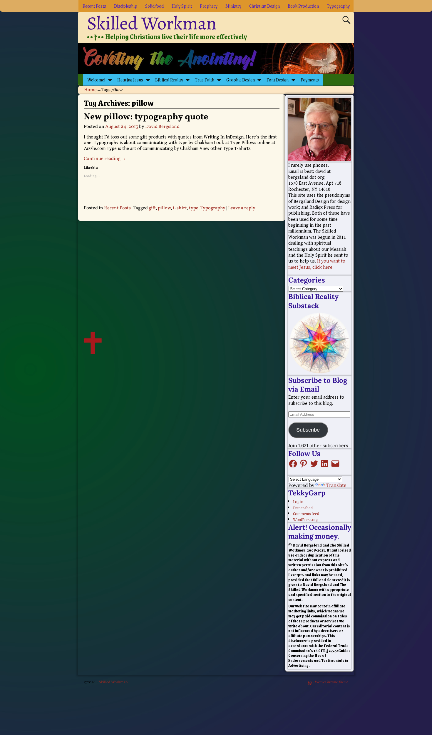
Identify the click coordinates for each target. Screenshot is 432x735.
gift (152, 208)
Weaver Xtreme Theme (331, 682)
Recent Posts (94, 6)
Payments (310, 79)
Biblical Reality (169, 79)
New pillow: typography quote (146, 117)
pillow (164, 208)
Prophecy (208, 6)
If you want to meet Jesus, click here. (316, 264)
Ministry (233, 6)
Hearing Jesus (130, 79)
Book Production (303, 6)
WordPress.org (305, 519)
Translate (336, 485)
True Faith (204, 79)
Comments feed (306, 513)
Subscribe (308, 430)
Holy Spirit (182, 6)
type (193, 208)
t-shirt (180, 208)
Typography (338, 6)
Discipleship (125, 6)
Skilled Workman (152, 23)
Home (90, 90)
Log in (298, 501)
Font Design (278, 79)
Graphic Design (240, 79)
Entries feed (303, 507)
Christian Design (264, 6)
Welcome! (96, 79)
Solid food (154, 6)
